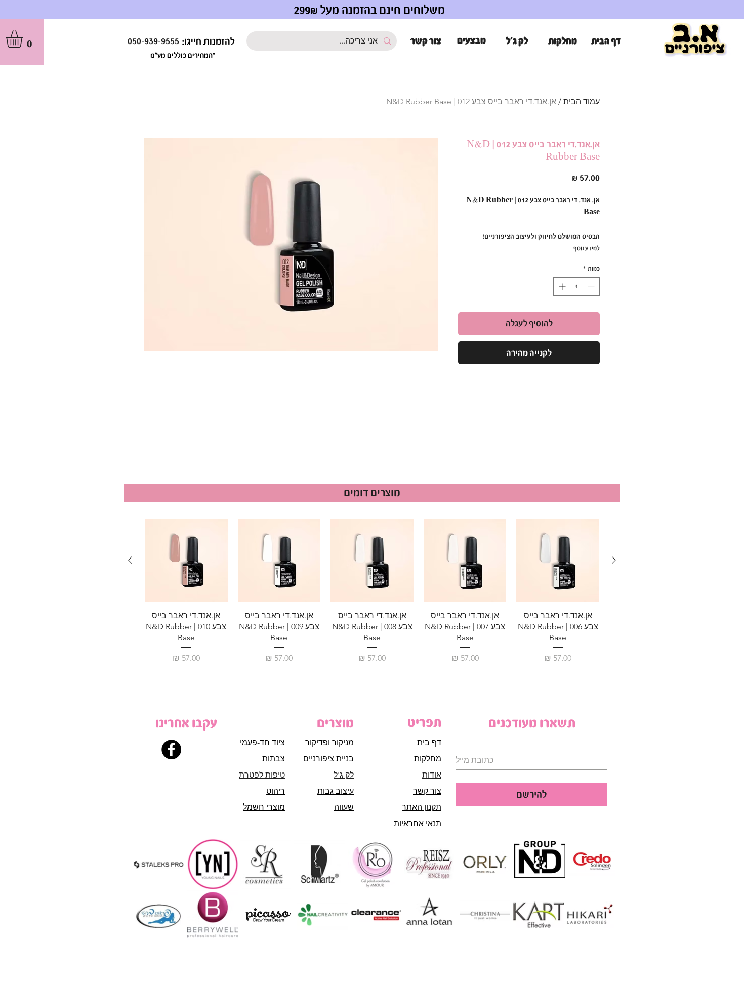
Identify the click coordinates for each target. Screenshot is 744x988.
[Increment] (561, 286)
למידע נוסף (586, 248)
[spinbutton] (576, 286)
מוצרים (335, 723)
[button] (24, 39)
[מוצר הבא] (130, 560)
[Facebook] (171, 749)
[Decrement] (592, 286)
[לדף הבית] (695, 40)
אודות (431, 775)
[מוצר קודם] (614, 560)
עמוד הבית (581, 101)
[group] (372, 592)
